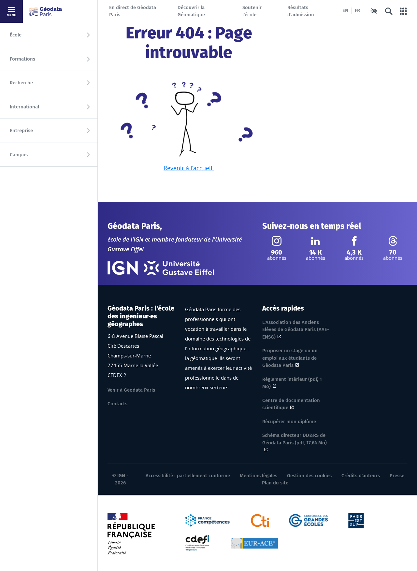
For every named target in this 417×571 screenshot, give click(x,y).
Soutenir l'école (252, 11)
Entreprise (21, 130)
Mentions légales (258, 476)
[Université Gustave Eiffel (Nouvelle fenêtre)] (179, 268)
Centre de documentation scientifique (291, 404)
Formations (22, 59)
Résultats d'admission (300, 11)
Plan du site (275, 483)
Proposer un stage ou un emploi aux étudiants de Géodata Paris (290, 358)
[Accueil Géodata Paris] (45, 11)
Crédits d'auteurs (360, 476)
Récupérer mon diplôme (289, 422)
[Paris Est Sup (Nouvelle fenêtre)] (356, 520)
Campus (19, 155)
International (24, 107)
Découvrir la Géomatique (191, 11)
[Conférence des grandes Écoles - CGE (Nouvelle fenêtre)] (308, 520)
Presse (397, 476)
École (16, 35)
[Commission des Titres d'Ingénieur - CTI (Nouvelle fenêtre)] (260, 520)
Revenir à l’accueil (189, 168)
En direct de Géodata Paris (132, 11)
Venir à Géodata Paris (131, 390)
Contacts (117, 404)
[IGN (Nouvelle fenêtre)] (123, 268)
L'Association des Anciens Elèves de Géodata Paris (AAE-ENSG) (295, 329)
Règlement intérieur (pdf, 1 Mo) (292, 383)
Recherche (21, 83)
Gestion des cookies (309, 476)
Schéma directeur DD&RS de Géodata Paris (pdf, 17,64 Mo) (294, 439)
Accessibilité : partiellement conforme (188, 476)
